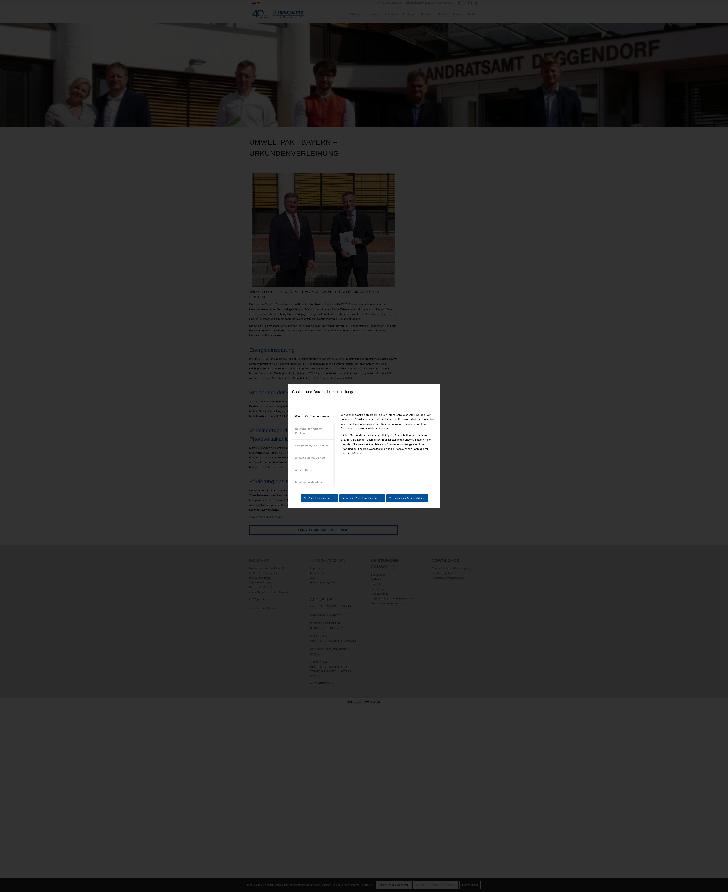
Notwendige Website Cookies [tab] (308, 431)
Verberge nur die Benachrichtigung (407, 498)
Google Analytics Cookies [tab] (312, 445)
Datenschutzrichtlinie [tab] (309, 482)
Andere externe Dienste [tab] (310, 457)
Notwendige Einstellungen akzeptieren (362, 498)
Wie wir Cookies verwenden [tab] (313, 416)
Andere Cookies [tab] (305, 470)
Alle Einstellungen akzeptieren (319, 498)
